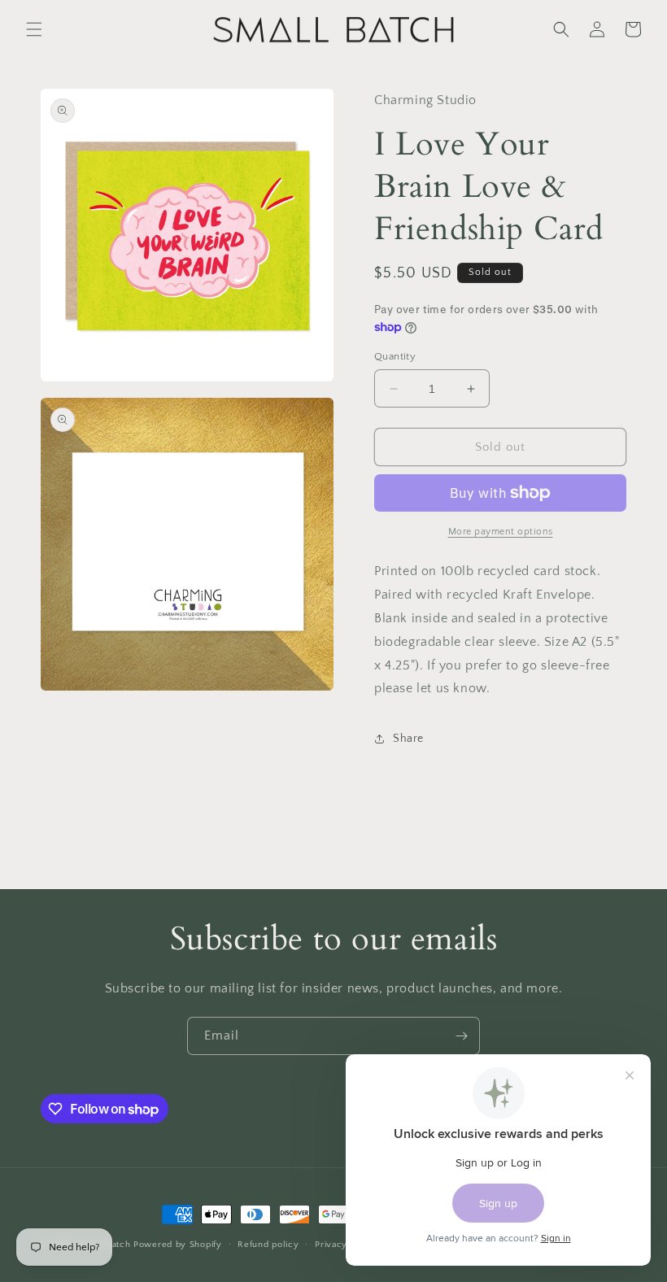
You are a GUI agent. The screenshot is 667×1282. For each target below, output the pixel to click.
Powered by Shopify (177, 1244)
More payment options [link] (500, 531)
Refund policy (268, 1244)
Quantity (395, 356)
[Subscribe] (461, 1036)
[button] (34, 29)
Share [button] (408, 738)
